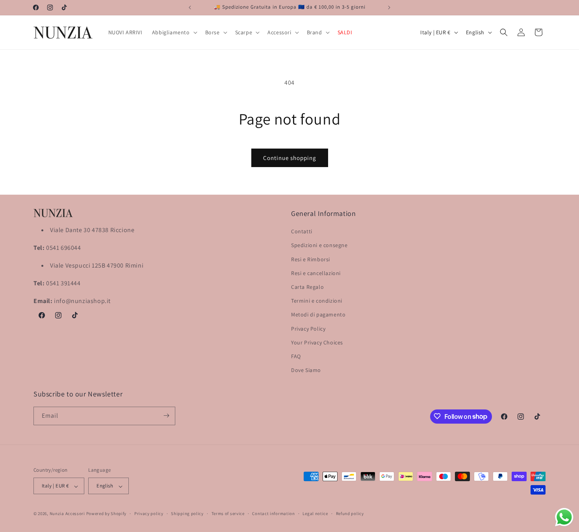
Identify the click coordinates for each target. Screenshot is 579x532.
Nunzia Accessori (67, 514)
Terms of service (228, 513)
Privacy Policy (308, 328)
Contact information (273, 513)
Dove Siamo (306, 370)
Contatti (301, 231)
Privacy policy (148, 513)
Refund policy (350, 513)
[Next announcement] (389, 7)
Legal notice (315, 513)
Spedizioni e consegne (319, 245)
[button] (173, 32)
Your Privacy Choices (317, 342)
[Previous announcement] (190, 7)
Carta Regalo (307, 286)
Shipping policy (187, 513)
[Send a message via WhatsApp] (564, 517)
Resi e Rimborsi (310, 259)
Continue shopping (289, 158)
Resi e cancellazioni (316, 273)
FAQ (296, 356)
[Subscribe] (166, 415)
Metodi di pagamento (318, 314)
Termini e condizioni (316, 301)
